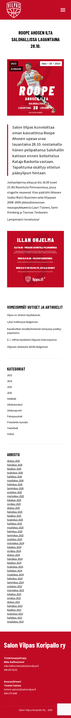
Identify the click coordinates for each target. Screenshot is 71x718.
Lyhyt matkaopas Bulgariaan (22, 322)
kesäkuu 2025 (14, 515)
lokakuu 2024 (14, 547)
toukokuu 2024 (15, 566)
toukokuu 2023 (15, 613)
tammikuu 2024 (15, 582)
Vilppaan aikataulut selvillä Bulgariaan (27, 347)
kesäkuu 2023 (14, 610)
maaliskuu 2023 (15, 621)
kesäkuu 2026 (14, 468)
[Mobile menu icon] (63, 10)
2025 (9, 387)
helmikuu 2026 (14, 484)
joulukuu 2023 (14, 586)
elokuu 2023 (13, 602)
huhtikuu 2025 (14, 523)
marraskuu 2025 (15, 496)
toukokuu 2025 (15, 519)
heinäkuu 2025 (14, 512)
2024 (9, 381)
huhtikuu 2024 (14, 570)
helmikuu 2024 (14, 578)
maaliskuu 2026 (15, 480)
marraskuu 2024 (15, 543)
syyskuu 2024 (14, 551)
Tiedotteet (12, 428)
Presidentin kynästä (17, 422)
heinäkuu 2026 (14, 465)
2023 (13, 63)
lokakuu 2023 (14, 594)
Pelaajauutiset (14, 416)
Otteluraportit (14, 410)
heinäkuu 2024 (14, 559)
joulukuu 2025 (14, 492)
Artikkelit (16, 69)
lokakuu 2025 (14, 500)
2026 (9, 393)
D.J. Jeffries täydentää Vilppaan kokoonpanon (32, 339)
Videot (10, 434)
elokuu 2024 (13, 555)
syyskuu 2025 (14, 504)
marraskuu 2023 (15, 590)
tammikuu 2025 (15, 535)
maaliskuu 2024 (15, 574)
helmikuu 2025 (14, 531)
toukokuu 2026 (15, 472)
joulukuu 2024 (14, 539)
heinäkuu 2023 (14, 606)
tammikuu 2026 (15, 488)
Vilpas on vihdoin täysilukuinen (23, 315)
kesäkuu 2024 (14, 563)
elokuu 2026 (13, 461)
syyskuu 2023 (14, 598)
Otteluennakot (14, 404)
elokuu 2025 (13, 508)
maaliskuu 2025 (15, 527)
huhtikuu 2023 (14, 617)
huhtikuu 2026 (14, 476)
